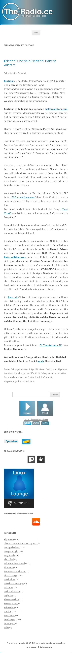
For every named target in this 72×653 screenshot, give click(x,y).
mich (41, 361)
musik (49, 377)
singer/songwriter (13, 381)
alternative (60, 373)
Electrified (9, 559)
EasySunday (10, 555)
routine (7, 611)
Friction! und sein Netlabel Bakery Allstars (30, 63)
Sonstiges (9, 623)
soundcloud (28, 381)
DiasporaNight (11, 551)
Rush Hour (9, 615)
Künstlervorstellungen (15, 373)
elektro (23, 377)
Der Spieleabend (12, 547)
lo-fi (43, 377)
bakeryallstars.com (56, 109)
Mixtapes (8, 587)
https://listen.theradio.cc (36, 419)
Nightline (8, 595)
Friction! (9, 81)
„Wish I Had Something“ (23, 197)
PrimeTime (9, 607)
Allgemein (62, 369)
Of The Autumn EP (51, 345)
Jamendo (13, 297)
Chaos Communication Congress (20, 543)
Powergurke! (10, 603)
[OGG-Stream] (35, 424)
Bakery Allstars (11, 377)
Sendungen (9, 619)
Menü (36, 32)
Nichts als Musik (12, 591)
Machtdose (9, 579)
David (48, 369)
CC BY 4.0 (30, 642)
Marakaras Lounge (13, 583)
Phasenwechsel (11, 599)
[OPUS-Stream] (27, 424)
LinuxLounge (10, 575)
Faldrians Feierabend (14, 563)
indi (38, 377)
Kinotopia (9, 567)
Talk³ (6, 627)
